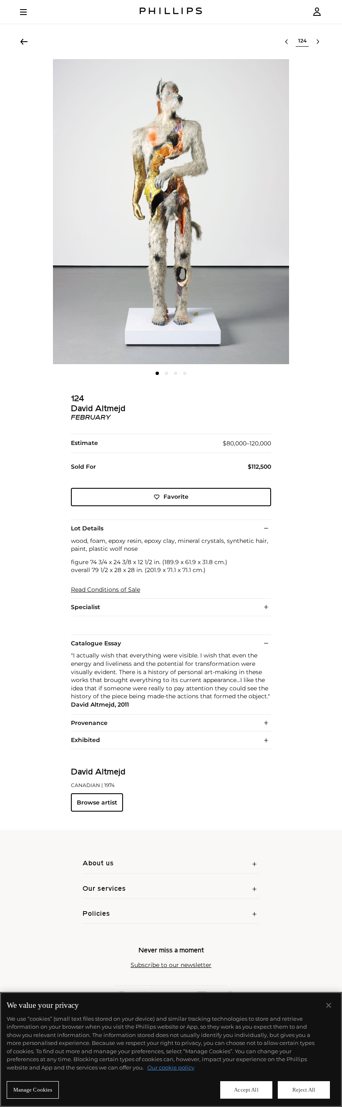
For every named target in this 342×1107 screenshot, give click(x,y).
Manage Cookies (33, 1090)
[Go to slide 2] (166, 373)
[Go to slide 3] (176, 373)
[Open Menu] (29, 12)
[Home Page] (171, 11)
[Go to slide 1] (157, 373)
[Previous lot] (286, 41)
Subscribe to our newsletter (171, 965)
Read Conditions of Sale (105, 589)
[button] (171, 211)
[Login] (317, 12)
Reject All (303, 1090)
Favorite (176, 496)
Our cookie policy (170, 1067)
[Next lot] (318, 41)
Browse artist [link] (97, 802)
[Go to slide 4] (185, 373)
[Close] (328, 1005)
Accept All (246, 1090)
